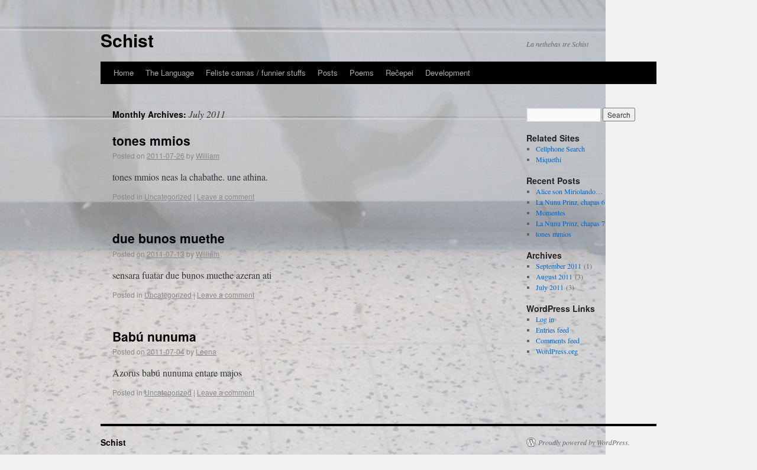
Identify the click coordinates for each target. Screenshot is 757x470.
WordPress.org (557, 351)
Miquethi (548, 159)
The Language (169, 72)
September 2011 (558, 266)
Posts (328, 72)
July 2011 (550, 287)
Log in (545, 319)
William (207, 155)
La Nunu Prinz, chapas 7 (570, 223)
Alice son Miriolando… (569, 191)
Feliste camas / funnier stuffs (256, 72)
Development (447, 72)
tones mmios (151, 140)
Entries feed (552, 329)
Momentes (550, 212)
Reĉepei (399, 72)
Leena (206, 351)
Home (124, 72)
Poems (362, 72)
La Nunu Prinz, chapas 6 (570, 202)
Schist (127, 40)
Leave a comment (225, 196)
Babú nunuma (154, 336)
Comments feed (558, 340)
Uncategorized (168, 196)
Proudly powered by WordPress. (584, 442)
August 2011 (554, 276)
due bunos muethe (168, 238)
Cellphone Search (560, 148)
